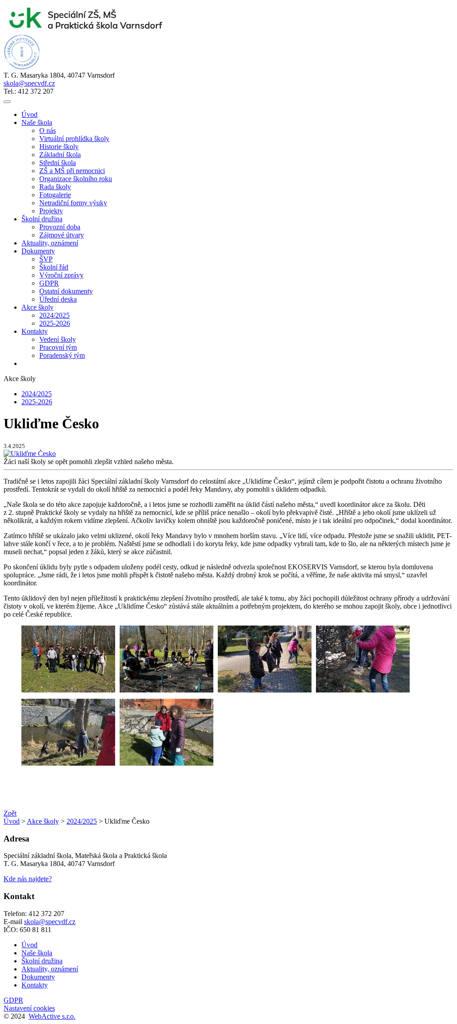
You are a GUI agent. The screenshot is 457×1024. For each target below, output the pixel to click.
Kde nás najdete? (28, 879)
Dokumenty (38, 977)
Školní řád (53, 267)
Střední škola (57, 162)
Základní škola (60, 154)
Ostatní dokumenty (66, 291)
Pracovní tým (58, 347)
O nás (47, 130)
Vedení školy (57, 339)
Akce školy (43, 821)
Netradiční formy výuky (73, 203)
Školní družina (41, 961)
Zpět (10, 813)
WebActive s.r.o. (52, 1016)
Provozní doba (59, 227)
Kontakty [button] (34, 331)
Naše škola (36, 953)
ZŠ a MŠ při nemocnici (72, 170)
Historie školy (59, 146)
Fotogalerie (55, 195)
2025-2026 (54, 323)
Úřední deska (58, 299)
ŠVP (46, 259)
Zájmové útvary (61, 235)
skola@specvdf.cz (29, 83)
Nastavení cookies (29, 1008)
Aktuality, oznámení (49, 243)
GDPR (49, 283)
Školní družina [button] (41, 219)
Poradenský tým (62, 355)
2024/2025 (54, 315)
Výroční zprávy (61, 275)
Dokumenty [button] (38, 251)
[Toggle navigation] (7, 101)
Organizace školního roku (75, 178)
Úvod (29, 114)
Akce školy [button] (37, 307)
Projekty (51, 211)
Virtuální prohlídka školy (74, 138)
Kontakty (34, 985)
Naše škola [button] (36, 122)
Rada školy (55, 187)
